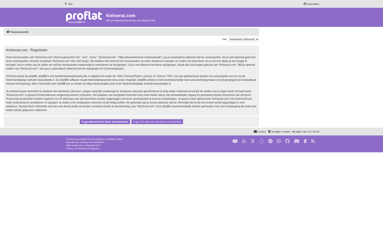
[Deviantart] (305, 141)
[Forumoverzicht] (85, 17)
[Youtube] (235, 141)
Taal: (224, 39)
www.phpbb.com (224, 76)
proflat (75, 145)
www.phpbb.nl (46, 79)
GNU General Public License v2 (136, 76)
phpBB (82, 139)
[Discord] (297, 141)
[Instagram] (279, 141)
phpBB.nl (99, 142)
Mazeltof (90, 145)
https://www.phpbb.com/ (101, 83)
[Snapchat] (261, 141)
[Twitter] (252, 141)
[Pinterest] (270, 141)
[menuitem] (68, 4)
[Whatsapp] (244, 141)
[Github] (287, 141)
